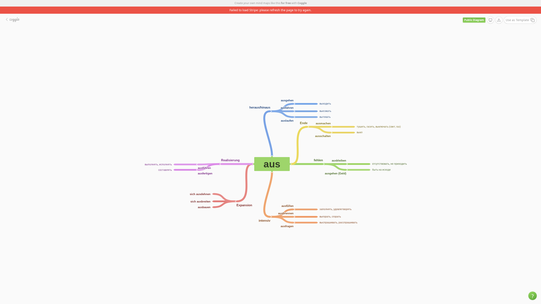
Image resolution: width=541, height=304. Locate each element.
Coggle (302, 3)
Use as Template (517, 20)
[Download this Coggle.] (499, 20)
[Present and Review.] (490, 20)
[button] (532, 296)
